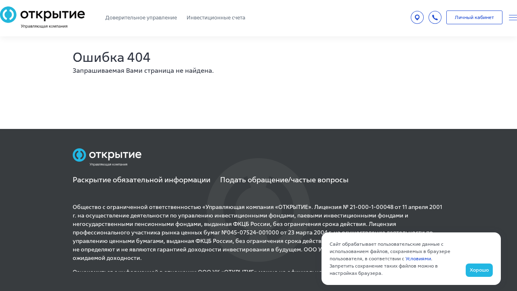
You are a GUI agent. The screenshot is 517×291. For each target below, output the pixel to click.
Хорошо (479, 270)
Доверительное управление (141, 18)
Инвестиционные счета (216, 18)
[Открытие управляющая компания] (42, 17)
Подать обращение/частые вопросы (284, 179)
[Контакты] (435, 17)
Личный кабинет (474, 17)
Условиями (418, 258)
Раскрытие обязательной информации (141, 179)
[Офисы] (417, 17)
